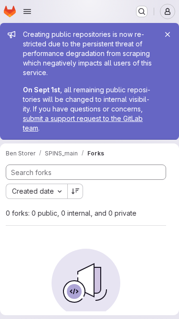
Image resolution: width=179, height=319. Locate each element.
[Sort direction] (75, 191)
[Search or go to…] (141, 11)
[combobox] (36, 191)
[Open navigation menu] (27, 11)
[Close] (167, 34)
